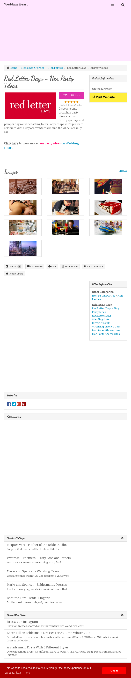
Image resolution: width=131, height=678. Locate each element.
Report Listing (15, 273)
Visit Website (72, 95)
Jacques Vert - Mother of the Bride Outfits (37, 545)
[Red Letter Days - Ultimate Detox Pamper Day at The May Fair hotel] (23, 207)
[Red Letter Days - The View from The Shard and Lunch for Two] (23, 248)
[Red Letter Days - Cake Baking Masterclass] (108, 207)
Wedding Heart (16, 4)
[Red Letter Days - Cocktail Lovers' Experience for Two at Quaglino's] (65, 227)
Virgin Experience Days (106, 326)
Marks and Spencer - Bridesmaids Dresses (37, 585)
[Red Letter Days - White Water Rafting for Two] (108, 227)
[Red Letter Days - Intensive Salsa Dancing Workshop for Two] (108, 186)
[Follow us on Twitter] (14, 405)
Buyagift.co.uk (101, 323)
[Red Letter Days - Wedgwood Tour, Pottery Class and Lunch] (65, 207)
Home (13, 67)
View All (123, 171)
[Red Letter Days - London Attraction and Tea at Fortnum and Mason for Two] (23, 227)
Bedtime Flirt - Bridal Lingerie (28, 598)
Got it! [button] (114, 670)
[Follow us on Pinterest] (24, 405)
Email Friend (71, 266)
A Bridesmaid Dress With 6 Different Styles (37, 647)
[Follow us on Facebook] (9, 405)
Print (53, 266)
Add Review (36, 266)
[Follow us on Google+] (19, 405)
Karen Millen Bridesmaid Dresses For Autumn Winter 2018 (49, 633)
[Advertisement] (65, 35)
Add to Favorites (94, 266)
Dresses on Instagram (22, 622)
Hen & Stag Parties (103, 295)
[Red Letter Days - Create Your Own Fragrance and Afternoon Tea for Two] (65, 186)
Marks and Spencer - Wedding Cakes (33, 571)
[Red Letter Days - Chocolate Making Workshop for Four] (23, 186)
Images (14, 266)
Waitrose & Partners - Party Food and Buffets (39, 558)
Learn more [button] (23, 672)
